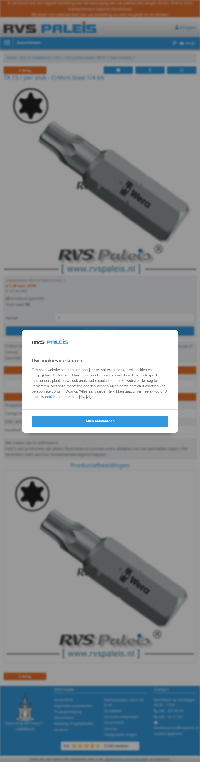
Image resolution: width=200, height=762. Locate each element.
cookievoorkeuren (59, 397)
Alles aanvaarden (100, 421)
